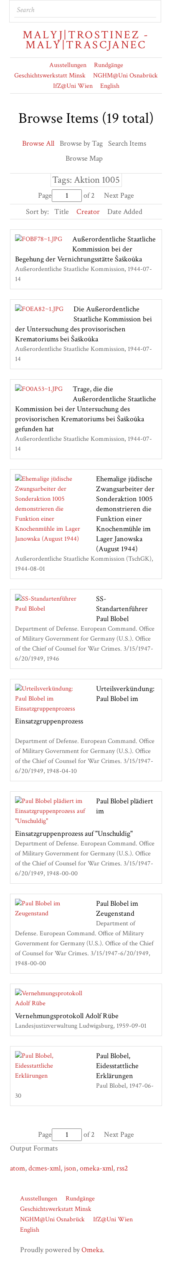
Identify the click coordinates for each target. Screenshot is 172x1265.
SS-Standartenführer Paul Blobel (122, 609)
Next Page (119, 195)
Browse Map (84, 158)
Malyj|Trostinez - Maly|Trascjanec (86, 40)
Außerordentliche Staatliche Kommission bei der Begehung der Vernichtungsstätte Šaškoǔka (85, 249)
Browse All (38, 143)
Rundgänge (108, 65)
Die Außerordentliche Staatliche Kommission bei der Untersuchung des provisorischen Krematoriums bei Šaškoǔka (83, 324)
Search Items (127, 143)
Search (149, 9)
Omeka (92, 1250)
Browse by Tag (81, 143)
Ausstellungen (67, 65)
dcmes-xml (44, 1168)
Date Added (124, 211)
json (70, 1168)
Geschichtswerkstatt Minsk (50, 75)
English (109, 86)
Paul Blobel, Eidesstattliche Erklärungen (117, 1066)
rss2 (122, 1168)
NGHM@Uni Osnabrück (125, 75)
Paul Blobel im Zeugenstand (117, 908)
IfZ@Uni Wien (73, 86)
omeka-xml (96, 1168)
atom (17, 1168)
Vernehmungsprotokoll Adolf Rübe (67, 1016)
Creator (88, 211)
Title (61, 211)
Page (45, 195)
